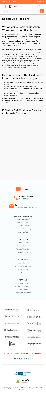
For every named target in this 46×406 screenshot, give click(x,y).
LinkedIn (31, 397)
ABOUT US (23, 280)
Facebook (8, 397)
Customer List (23, 283)
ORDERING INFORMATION (23, 216)
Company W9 (23, 232)
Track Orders (23, 243)
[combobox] (23, 11)
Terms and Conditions (23, 293)
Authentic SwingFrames (23, 266)
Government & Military (23, 229)
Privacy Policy (23, 289)
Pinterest (23, 397)
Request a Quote (23, 219)
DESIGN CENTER (23, 260)
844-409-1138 (14, 2)
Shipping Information (23, 222)
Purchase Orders (23, 226)
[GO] (42, 11)
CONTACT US (23, 239)
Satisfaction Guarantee (23, 286)
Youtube (38, 397)
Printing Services (23, 263)
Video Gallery (23, 269)
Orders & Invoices (23, 246)
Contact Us (40, 2)
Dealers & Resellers (23, 249)
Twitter (15, 397)
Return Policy (23, 252)
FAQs (23, 272)
